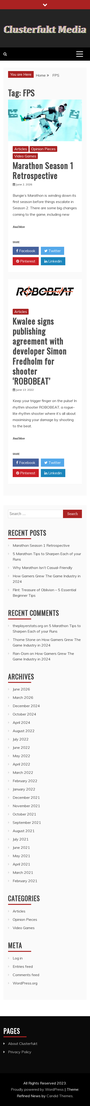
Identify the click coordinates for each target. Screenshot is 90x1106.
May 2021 (21, 855)
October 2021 (24, 814)
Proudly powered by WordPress (38, 1089)
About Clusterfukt (22, 1043)
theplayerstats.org (28, 625)
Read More (18, 227)
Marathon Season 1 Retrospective (43, 170)
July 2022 (21, 739)
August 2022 (24, 730)
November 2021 (26, 805)
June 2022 (21, 747)
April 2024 (21, 722)
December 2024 (26, 705)
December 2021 (26, 797)
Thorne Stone (24, 639)
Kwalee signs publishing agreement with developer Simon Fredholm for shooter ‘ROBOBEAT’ (40, 351)
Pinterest (27, 261)
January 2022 (24, 789)
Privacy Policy (19, 1052)
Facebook (26, 250)
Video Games (25, 156)
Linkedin (54, 261)
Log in (18, 958)
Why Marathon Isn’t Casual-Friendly (42, 567)
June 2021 (21, 847)
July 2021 (21, 839)
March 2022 (23, 772)
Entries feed (23, 966)
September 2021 (27, 822)
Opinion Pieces (43, 149)
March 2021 (23, 872)
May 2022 (21, 755)
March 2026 (23, 697)
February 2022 (25, 780)
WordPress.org (25, 983)
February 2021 (25, 880)
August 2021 (24, 830)
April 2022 (21, 764)
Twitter (54, 250)
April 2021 (21, 864)
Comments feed (26, 974)
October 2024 (24, 714)
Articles (20, 149)
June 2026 (21, 689)
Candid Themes (60, 1096)
